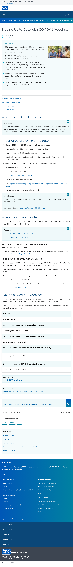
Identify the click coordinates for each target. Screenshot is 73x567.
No (19, 423)
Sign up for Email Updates (13, 519)
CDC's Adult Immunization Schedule (17, 237)
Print (62, 412)
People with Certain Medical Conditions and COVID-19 (38, 20)
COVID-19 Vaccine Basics (12, 380)
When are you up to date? (9, 106)
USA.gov (11, 563)
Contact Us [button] (6, 524)
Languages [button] (6, 539)
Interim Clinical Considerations (47, 483)
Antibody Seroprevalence (45, 508)
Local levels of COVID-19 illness (17, 288)
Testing (5, 498)
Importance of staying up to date (11, 102)
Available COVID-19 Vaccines (10, 110)
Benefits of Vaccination (9, 443)
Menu (68, 14)
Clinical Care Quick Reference (46, 490)
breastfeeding (21, 184)
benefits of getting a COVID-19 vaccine (34, 208)
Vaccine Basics (7, 439)
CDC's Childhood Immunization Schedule (18, 233)
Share (68, 412)
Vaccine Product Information (46, 487)
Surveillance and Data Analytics (47, 501)
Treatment (6, 502)
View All (6, 475)
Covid (4, 14)
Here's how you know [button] (8, 3)
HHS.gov (4, 563)
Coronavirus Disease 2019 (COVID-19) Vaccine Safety (23, 391)
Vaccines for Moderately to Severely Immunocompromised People (28, 254)
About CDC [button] (6, 529)
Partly (12, 423)
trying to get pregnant (35, 184)
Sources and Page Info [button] (12, 412)
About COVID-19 (7, 20)
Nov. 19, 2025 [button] (9, 37)
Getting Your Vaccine (9, 451)
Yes (5, 423)
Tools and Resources (9, 508)
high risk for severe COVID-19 (21, 176)
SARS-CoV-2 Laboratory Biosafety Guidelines (51, 505)
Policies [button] (5, 534)
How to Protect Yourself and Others (13, 505)
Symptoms (17, 20)
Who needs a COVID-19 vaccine (11, 98)
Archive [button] (5, 544)
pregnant (12, 184)
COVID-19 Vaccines (63, 20)
